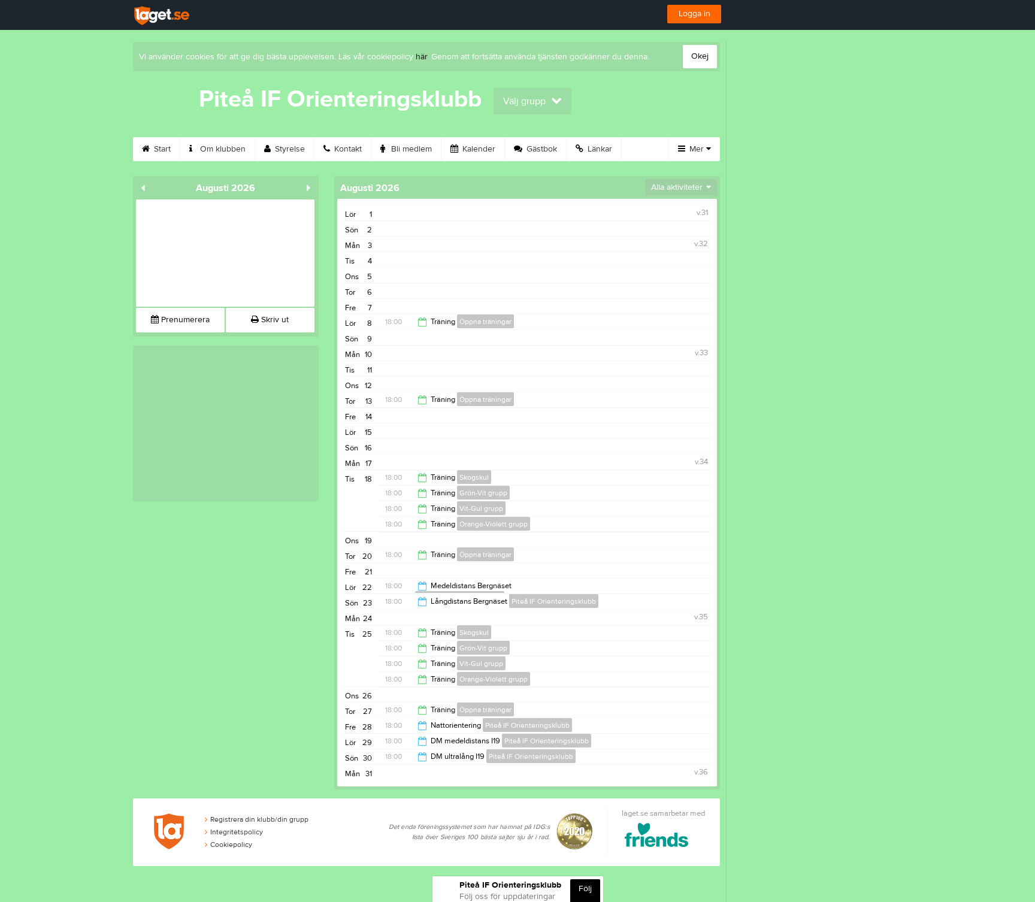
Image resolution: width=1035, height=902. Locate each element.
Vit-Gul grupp (481, 508)
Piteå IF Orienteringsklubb (554, 601)
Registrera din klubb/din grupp (259, 819)
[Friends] (657, 837)
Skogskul (474, 477)
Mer (696, 149)
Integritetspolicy (236, 832)
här (421, 57)
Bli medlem (410, 149)
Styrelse (289, 149)
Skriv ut (274, 319)
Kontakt (347, 149)
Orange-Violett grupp (493, 524)
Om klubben (222, 149)
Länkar (598, 149)
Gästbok (540, 149)
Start (161, 149)
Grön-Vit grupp (483, 493)
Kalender (477, 149)
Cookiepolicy (231, 844)
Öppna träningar (485, 321)
